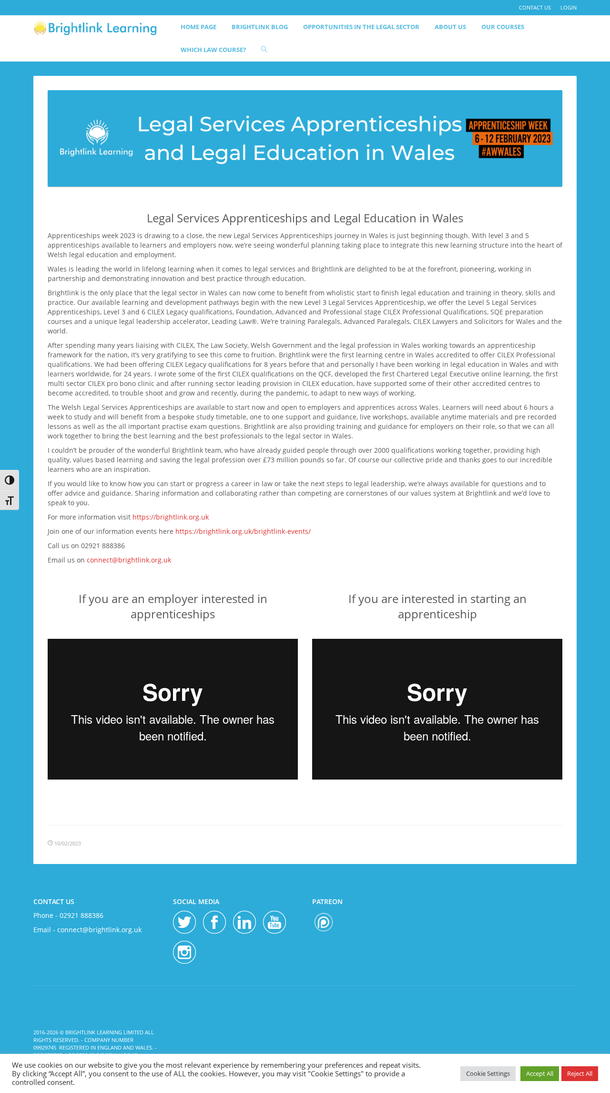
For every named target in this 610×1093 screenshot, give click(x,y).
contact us (535, 7)
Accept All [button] (539, 1073)
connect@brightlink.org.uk (129, 559)
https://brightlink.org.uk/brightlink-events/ (243, 531)
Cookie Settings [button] (488, 1073)
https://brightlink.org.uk (170, 516)
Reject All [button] (579, 1073)
